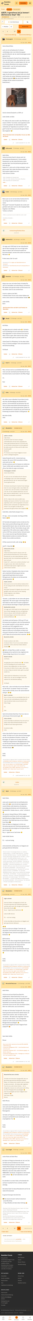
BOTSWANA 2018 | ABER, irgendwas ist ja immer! (15, 767)
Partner (20, 1282)
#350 (29, 794)
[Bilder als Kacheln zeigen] (27, 22)
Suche (19, 1262)
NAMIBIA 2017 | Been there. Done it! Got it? (13, 769)
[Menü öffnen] (30, 3)
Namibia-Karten (22, 1285)
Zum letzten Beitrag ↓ (25, 34)
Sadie (7, 192)
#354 (29, 1153)
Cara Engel (9, 1149)
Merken (5, 26)
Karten (19, 1280)
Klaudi (7, 318)
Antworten (25, 26)
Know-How (21, 1278)
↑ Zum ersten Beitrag (10, 34)
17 (14, 31)
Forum (3, 9)
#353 (29, 1070)
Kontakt (3, 1307)
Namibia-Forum (7, 3)
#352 (29, 987)
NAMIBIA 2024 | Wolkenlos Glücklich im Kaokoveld (16, 761)
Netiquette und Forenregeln (5, 1304)
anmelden (18, 1241)
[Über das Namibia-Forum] (2, 3)
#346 (29, 322)
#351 (29, 894)
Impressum (4, 1294)
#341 (29, 42)
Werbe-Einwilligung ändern (6, 1299)
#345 (29, 280)
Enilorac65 (9, 148)
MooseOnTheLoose (11, 983)
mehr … (5, 182)
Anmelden (23, 3)
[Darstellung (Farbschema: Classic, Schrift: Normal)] (16, 3)
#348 (29, 396)
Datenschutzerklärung (7, 1296)
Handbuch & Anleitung (7, 1287)
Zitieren (20, 139)
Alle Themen (21, 1259)
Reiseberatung (22, 1266)
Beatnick (8, 276)
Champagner (9, 39)
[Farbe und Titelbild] (11, 26)
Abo (2, 1285)
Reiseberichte (17, 9)
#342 (29, 151)
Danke (5, 139)
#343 (29, 195)
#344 (29, 243)
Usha (7, 392)
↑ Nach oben (4, 1233)
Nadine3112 (9, 239)
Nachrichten (4, 1282)
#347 (29, 366)
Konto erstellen (5, 1280)
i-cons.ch (28, 1312)
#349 (29, 431)
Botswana (9, 9)
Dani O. (8, 363)
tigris (7, 791)
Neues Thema (21, 1264)
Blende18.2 (9, 428)
